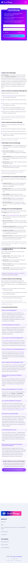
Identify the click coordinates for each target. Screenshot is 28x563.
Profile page (21, 352)
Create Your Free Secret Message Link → (14, 469)
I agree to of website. (13, 32)
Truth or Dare (4, 544)
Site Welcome (4, 531)
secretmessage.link (9, 95)
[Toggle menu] (25, 2)
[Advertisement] (14, 56)
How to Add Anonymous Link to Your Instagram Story (13, 528)
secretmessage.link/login (13, 215)
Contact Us (4, 534)
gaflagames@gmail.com (15, 273)
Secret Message (17, 556)
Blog (2, 524)
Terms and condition (13, 32)
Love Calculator (5, 547)
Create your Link (14, 35)
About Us (3, 522)
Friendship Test (5, 541)
